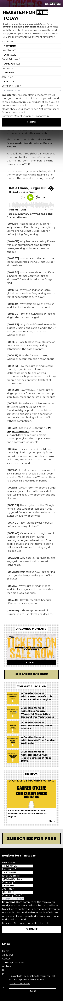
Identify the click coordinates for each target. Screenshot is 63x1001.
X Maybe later (53, 3)
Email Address (11, 875)
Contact (7, 958)
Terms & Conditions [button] (20, 983)
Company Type (12, 895)
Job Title (8, 888)
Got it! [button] (32, 991)
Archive (6, 966)
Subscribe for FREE (31, 674)
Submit (32, 929)
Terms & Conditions (13, 962)
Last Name (9, 869)
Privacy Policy (45, 24)
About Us (7, 954)
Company (8, 882)
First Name (9, 862)
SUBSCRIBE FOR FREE (31, 838)
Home (5, 951)
